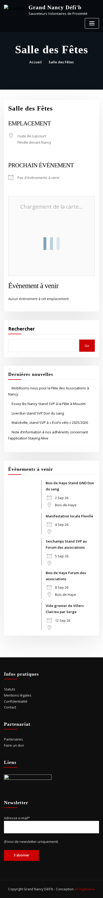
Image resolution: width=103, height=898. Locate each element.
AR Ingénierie (84, 889)
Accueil (35, 62)
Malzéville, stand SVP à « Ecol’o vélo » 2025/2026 (50, 422)
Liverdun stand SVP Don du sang (38, 413)
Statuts (9, 689)
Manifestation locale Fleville (69, 516)
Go (87, 345)
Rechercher (21, 328)
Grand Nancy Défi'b (55, 7)
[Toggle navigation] (92, 23)
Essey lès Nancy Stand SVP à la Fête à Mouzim (49, 403)
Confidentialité (15, 701)
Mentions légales (17, 695)
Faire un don (14, 745)
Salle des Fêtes (61, 62)
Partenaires (13, 739)
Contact (10, 707)
